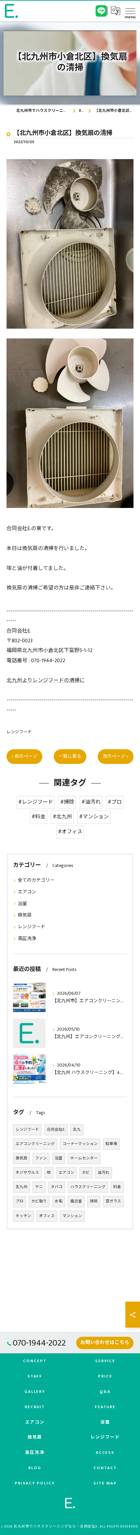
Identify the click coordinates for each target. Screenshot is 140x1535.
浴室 (22, 903)
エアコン (27, 892)
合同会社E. (56, 1129)
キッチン (23, 1216)
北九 (77, 1129)
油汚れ (103, 1173)
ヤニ (39, 1187)
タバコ (57, 1187)
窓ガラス (113, 1201)
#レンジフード (35, 802)
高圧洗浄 (27, 938)
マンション (72, 1216)
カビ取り (39, 1201)
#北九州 (62, 816)
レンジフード (19, 732)
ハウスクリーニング (87, 1187)
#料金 (39, 816)
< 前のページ (24, 756)
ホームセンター (84, 1158)
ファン (41, 1158)
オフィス (47, 1216)
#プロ (115, 802)
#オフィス (70, 831)
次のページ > (116, 756)
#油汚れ (91, 802)
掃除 (94, 1201)
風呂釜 (76, 1201)
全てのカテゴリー (36, 880)
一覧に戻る (70, 756)
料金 (117, 1187)
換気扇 (25, 915)
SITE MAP (105, 1483)
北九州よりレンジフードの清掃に (46, 680)
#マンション (94, 816)
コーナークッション (80, 1144)
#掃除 (67, 802)
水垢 (59, 1201)
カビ (86, 1173)
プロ (19, 1201)
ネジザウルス (27, 1173)
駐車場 (111, 1144)
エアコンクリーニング (35, 1144)
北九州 (21, 1187)
